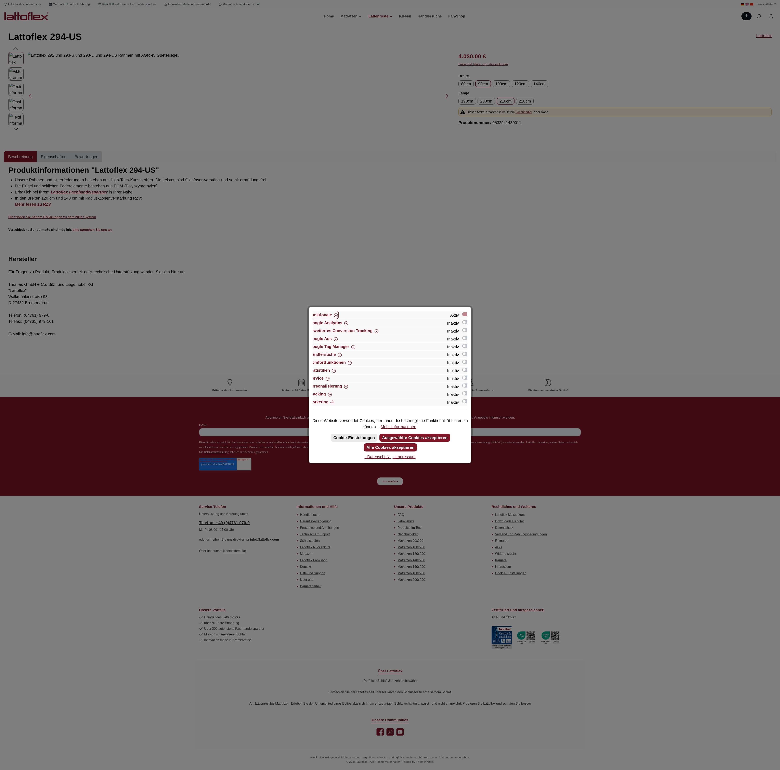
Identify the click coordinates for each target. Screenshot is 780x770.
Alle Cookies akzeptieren (390, 447)
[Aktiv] (466, 314)
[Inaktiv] (466, 322)
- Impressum (404, 457)
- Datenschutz (378, 457)
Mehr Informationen (398, 426)
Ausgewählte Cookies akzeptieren (414, 437)
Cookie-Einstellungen (354, 437)
